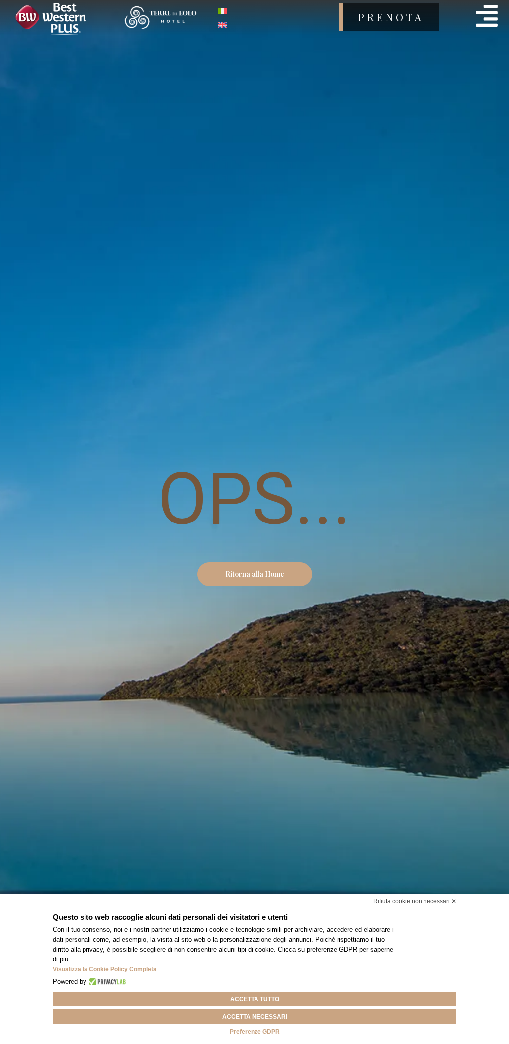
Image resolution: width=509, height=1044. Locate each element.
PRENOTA (391, 17)
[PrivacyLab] (106, 982)
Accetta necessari (254, 1016)
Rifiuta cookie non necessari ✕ (414, 901)
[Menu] (486, 15)
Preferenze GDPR (255, 1031)
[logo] (63, 19)
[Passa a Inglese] (222, 24)
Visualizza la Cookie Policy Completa (105, 969)
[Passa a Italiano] (222, 10)
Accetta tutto (254, 999)
